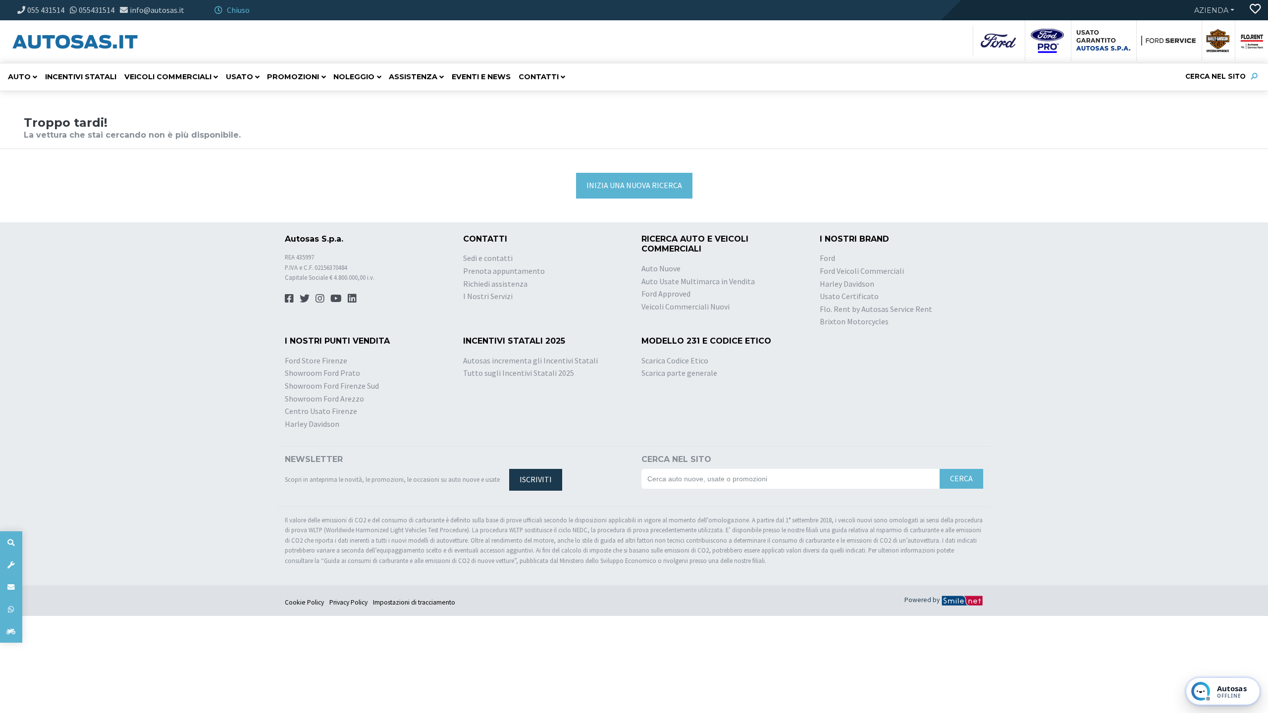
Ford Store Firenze (316, 360)
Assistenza (413, 76)
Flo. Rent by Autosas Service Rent (876, 309)
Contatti (539, 76)
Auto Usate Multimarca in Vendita (698, 281)
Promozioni (293, 76)
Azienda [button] (1211, 10)
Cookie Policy (304, 602)
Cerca (961, 478)
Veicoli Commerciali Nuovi (685, 306)
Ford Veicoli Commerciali (862, 271)
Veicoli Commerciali (167, 76)
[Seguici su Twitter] (305, 298)
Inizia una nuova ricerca (634, 185)
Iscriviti (536, 479)
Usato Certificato (849, 296)
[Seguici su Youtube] (336, 298)
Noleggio (353, 76)
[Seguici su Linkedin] (352, 298)
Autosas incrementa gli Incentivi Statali (530, 360)
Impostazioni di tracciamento (414, 602)
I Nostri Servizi (488, 296)
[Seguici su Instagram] (320, 298)
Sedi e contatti (488, 258)
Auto (19, 76)
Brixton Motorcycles (854, 321)
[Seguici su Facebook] (289, 298)
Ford (827, 258)
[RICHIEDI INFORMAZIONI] (11, 587)
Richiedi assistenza (495, 284)
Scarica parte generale (679, 373)
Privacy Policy (348, 602)
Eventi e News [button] (481, 76)
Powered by (922, 600)
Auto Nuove (661, 268)
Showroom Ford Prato (322, 373)
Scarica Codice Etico (674, 360)
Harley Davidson (847, 284)
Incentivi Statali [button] (80, 76)
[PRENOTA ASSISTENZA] (11, 565)
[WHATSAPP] (11, 609)
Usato (239, 76)
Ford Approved (665, 294)
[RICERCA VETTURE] (11, 542)
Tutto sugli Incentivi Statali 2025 (518, 373)
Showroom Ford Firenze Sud (332, 386)
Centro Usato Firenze (321, 411)
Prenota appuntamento (504, 271)
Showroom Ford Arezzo (324, 399)
